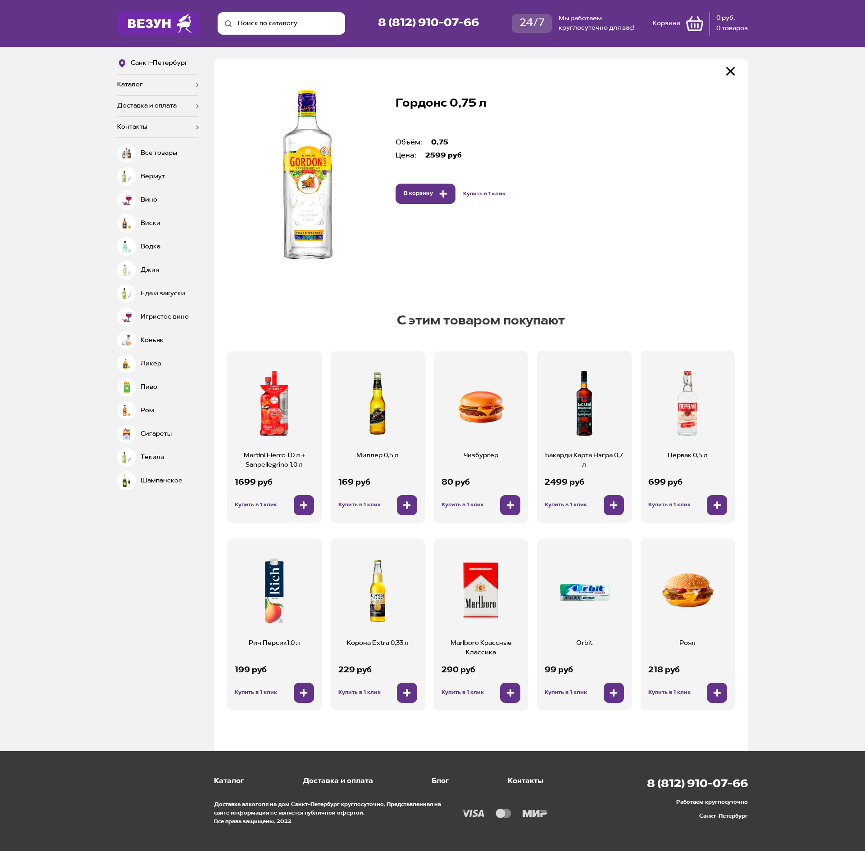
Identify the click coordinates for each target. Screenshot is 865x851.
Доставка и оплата (147, 106)
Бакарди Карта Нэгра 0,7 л (584, 460)
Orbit (584, 643)
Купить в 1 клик (484, 194)
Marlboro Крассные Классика (481, 648)
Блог (440, 781)
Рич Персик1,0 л (274, 643)
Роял (687, 643)
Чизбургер (481, 455)
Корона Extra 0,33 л (378, 643)
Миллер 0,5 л (377, 455)
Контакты (132, 127)
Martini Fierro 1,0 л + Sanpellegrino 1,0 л (274, 460)
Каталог (130, 84)
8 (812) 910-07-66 (428, 23)
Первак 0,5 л (688, 455)
